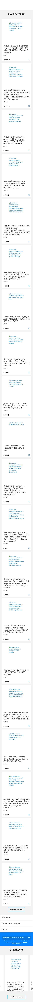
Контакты (6, 917)
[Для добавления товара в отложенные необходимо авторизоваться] (29, 59)
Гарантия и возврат (11, 923)
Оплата (5, 929)
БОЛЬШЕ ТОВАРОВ (16, 909)
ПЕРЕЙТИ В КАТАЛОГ (16, 997)
